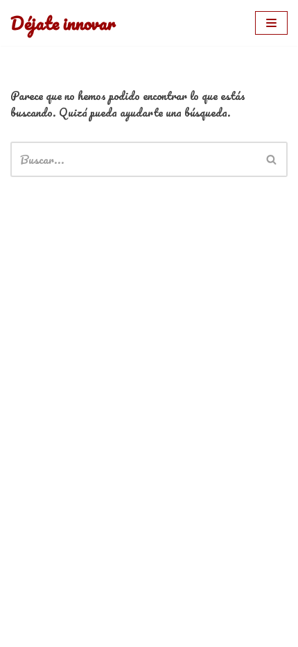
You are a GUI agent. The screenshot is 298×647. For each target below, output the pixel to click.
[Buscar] (272, 159)
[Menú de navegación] (271, 23)
